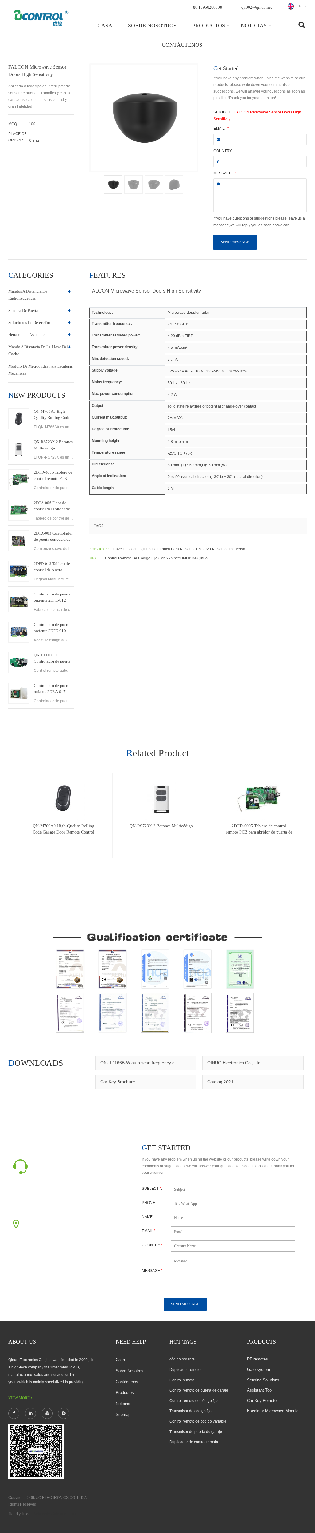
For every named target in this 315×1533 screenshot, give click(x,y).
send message (235, 242)
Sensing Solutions (263, 1380)
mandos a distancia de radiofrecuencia (27, 295)
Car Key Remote (262, 1400)
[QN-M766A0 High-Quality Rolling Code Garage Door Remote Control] (18, 418)
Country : (223, 151)
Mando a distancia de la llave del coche (38, 350)
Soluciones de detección (29, 322)
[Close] (307, 148)
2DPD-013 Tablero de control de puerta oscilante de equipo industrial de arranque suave (52, 567)
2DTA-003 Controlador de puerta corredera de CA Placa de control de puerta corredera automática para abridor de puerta (53, 537)
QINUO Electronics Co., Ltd (234, 1062)
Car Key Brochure (117, 1081)
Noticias (254, 25)
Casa (105, 25)
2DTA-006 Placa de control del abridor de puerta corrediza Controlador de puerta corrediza (52, 506)
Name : (149, 1217)
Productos (208, 25)
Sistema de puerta (23, 310)
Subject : (152, 1188)
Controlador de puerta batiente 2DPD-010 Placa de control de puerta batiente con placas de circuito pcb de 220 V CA (52, 628)
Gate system (258, 1369)
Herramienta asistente (26, 334)
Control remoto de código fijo (193, 1401)
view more (19, 1398)
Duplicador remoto (185, 1370)
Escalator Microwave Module (272, 1410)
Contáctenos (182, 45)
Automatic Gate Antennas (55, 1514)
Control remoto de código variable (197, 1421)
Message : (224, 173)
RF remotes (257, 1359)
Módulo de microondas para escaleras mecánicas (40, 370)
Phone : (149, 1203)
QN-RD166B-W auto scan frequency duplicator (145, 1062)
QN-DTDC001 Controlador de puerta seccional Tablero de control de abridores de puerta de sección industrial (53, 658)
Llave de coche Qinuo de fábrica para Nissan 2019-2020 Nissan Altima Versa (179, 549)
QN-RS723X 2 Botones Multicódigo (53, 445)
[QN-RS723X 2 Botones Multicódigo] (18, 449)
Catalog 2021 (220, 1081)
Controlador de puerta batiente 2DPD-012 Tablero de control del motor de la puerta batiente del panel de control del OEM (52, 597)
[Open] (307, 105)
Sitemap (123, 1414)
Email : (221, 128)
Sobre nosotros (152, 25)
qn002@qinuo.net (256, 7)
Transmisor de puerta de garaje (195, 1432)
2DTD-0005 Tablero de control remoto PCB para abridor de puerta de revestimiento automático (53, 476)
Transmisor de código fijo (190, 1411)
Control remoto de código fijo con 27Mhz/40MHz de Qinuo (156, 558)
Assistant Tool (260, 1390)
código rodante (182, 1359)
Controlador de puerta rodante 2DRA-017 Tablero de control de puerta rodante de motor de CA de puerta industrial (54, 689)
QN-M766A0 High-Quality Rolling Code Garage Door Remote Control (52, 415)
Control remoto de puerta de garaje (198, 1390)
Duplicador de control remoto (193, 1442)
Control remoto (181, 1380)
